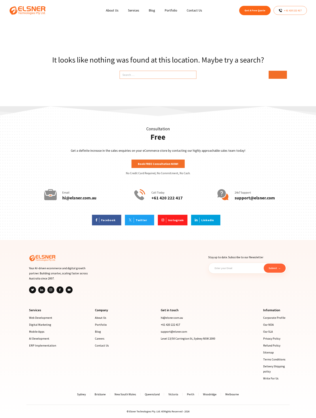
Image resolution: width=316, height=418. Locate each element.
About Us (100, 317)
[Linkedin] (41, 289)
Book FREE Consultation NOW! (158, 164)
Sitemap (268, 352)
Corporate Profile (274, 317)
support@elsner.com (255, 198)
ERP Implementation (42, 345)
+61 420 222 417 (167, 198)
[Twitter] (32, 289)
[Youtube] (69, 289)
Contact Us (102, 345)
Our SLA (268, 331)
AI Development (39, 338)
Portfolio (101, 324)
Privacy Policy (271, 338)
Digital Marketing (40, 324)
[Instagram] (50, 289)
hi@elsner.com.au (79, 198)
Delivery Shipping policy (274, 368)
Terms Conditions (274, 359)
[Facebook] (60, 289)
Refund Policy (271, 345)
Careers (99, 338)
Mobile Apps (36, 331)
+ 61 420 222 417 (293, 10)
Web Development (40, 317)
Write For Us (271, 378)
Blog (98, 331)
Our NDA (268, 324)
